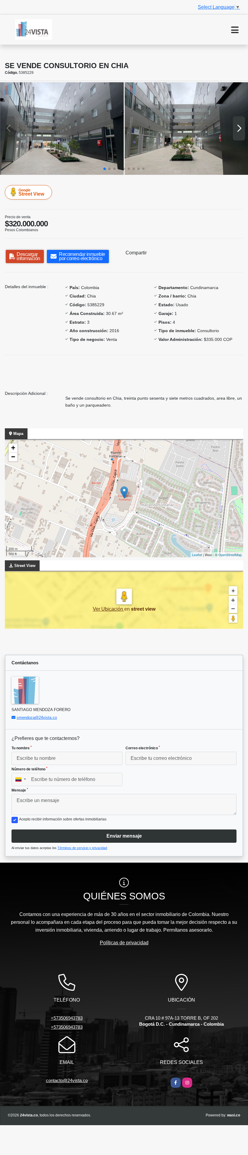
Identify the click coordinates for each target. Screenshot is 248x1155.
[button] (104, 169)
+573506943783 (67, 1018)
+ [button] (13, 448)
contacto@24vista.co (67, 1080)
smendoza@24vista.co (37, 717)
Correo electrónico (143, 747)
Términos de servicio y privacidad (82, 848)
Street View (31, 192)
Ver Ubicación (108, 609)
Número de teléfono (29, 768)
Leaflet (197, 554)
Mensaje (19, 790)
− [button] (13, 457)
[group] (62, 128)
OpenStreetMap (230, 554)
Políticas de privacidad (124, 942)
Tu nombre (21, 747)
